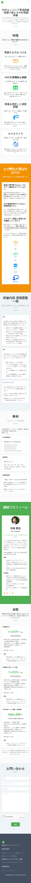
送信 (15, 824)
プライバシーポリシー (8, 870)
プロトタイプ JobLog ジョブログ (12, 862)
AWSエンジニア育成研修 (9, 856)
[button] (28, 2)
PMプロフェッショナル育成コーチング (14, 853)
